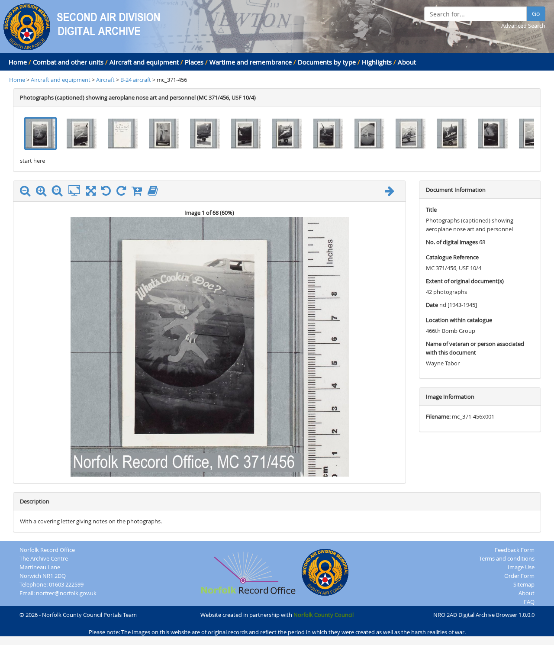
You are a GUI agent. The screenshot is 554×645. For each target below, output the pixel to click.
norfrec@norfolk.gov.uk (66, 593)
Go (536, 14)
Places (194, 62)
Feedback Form (515, 550)
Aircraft (105, 80)
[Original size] (59, 191)
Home (18, 62)
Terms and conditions (507, 558)
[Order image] (139, 193)
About (407, 62)
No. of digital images (452, 242)
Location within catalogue (459, 320)
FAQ (529, 602)
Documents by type (327, 62)
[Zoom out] (27, 193)
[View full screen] (91, 193)
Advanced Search (523, 25)
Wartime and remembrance (250, 62)
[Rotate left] (108, 193)
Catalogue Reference (452, 257)
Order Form (519, 576)
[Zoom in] (43, 193)
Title (431, 209)
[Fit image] (76, 191)
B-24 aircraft (136, 80)
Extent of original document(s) (465, 281)
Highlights (377, 62)
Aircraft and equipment (144, 62)
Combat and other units (68, 62)
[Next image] (392, 193)
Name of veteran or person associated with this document (475, 348)
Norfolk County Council (323, 615)
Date (432, 305)
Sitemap (524, 584)
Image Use (521, 567)
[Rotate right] (123, 193)
